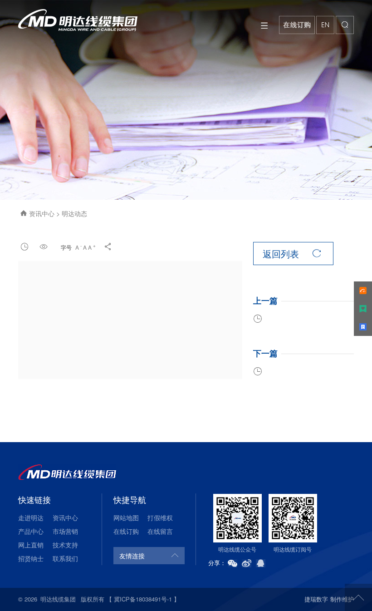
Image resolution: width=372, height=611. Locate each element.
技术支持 (65, 544)
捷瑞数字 (316, 599)
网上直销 (31, 544)
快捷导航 (129, 499)
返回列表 (292, 253)
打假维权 (160, 517)
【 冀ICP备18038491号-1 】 (143, 599)
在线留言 (160, 531)
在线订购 (126, 531)
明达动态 (74, 213)
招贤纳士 (31, 558)
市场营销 (65, 531)
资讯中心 (42, 213)
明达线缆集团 (58, 599)
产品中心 (31, 531)
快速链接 (34, 499)
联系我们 (65, 558)
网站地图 (126, 517)
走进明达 (31, 517)
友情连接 (132, 555)
